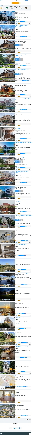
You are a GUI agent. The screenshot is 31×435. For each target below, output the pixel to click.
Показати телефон (22, 36)
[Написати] (25, 255)
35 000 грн (20, 220)
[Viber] (24, 255)
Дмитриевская (18, 130)
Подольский (22, 115)
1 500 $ (20, 162)
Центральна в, (18, 274)
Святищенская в (18, 230)
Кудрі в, (17, 303)
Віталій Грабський (19, 386)
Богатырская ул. (18, 203)
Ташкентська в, (18, 376)
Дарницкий (23, 230)
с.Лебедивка (17, 57)
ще (19, 19)
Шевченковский (24, 130)
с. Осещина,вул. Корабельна (19, 42)
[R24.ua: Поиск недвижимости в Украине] (1, 433)
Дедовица (17, 188)
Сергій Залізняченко (18, 269)
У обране (16, 23)
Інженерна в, (17, 361)
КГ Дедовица (17, 159)
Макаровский (23, 13)
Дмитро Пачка (18, 357)
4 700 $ (20, 59)
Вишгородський (26, 42)
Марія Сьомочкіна (19, 240)
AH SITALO (18, 313)
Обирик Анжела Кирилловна (17, 21)
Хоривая (17, 115)
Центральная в (18, 405)
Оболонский (23, 203)
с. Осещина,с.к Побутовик (19, 86)
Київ (15, 13)
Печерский (21, 303)
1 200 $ (20, 44)
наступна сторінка (29, 419)
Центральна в (17, 259)
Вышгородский (22, 57)
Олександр (18, 255)
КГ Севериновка (18, 13)
